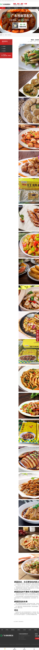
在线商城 (35, 629)
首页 (2, 629)
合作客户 (30, 629)
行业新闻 (3, 48)
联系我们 (24, 649)
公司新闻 (3, 46)
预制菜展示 (13, 629)
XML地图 (32, 644)
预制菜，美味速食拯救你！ (20, 621)
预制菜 (35, 644)
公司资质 (24, 629)
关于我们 (7, 629)
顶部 (34, 649)
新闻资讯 (18, 629)
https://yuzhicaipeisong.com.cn (4, 644)
